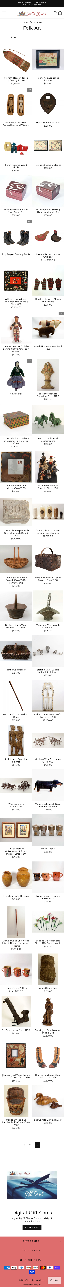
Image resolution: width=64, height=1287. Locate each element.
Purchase (32, 1227)
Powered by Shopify (32, 1284)
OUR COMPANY (31, 1250)
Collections (35, 22)
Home (25, 22)
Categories (31, 1241)
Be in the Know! (31, 1260)
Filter (14, 37)
